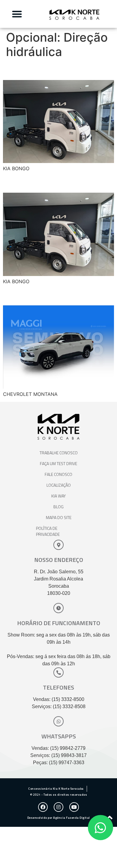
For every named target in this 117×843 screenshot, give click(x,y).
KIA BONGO (30, 69)
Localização (58, 485)
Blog (58, 506)
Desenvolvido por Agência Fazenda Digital (58, 817)
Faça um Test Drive (58, 463)
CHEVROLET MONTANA (57, 295)
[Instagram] (58, 807)
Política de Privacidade (48, 531)
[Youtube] (74, 807)
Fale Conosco (58, 474)
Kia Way (58, 496)
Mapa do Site (58, 517)
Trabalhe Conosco (59, 453)
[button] (17, 14)
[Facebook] (43, 807)
